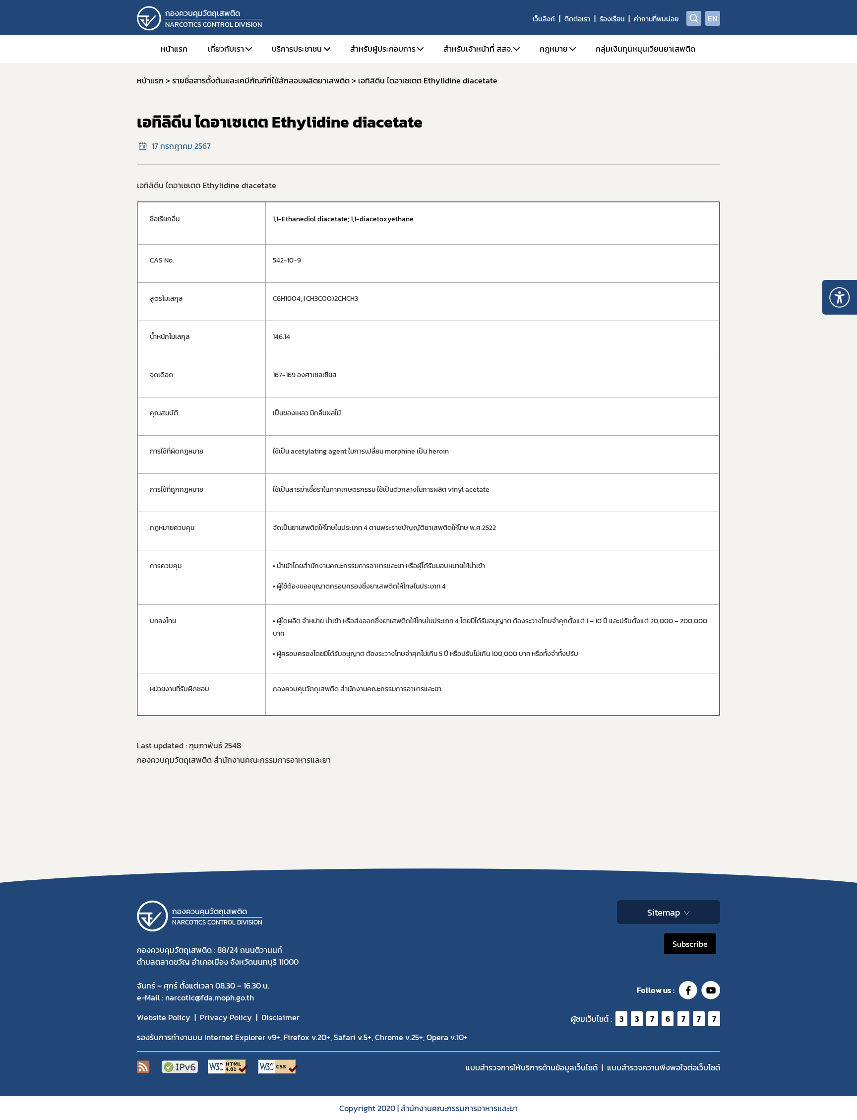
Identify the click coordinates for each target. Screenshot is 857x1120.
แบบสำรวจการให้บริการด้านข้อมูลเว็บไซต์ (532, 1067)
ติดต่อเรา (577, 19)
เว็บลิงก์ (544, 19)
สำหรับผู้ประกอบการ (383, 49)
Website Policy (163, 1017)
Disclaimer (280, 1017)
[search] (694, 18)
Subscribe (690, 944)
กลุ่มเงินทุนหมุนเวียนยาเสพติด (645, 49)
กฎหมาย (554, 49)
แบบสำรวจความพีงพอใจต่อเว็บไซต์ (663, 1067)
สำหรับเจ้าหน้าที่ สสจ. (477, 49)
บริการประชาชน (297, 49)
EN (713, 18)
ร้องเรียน (612, 19)
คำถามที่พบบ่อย (656, 19)
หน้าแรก (174, 49)
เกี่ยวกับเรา (226, 49)
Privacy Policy (226, 1017)
